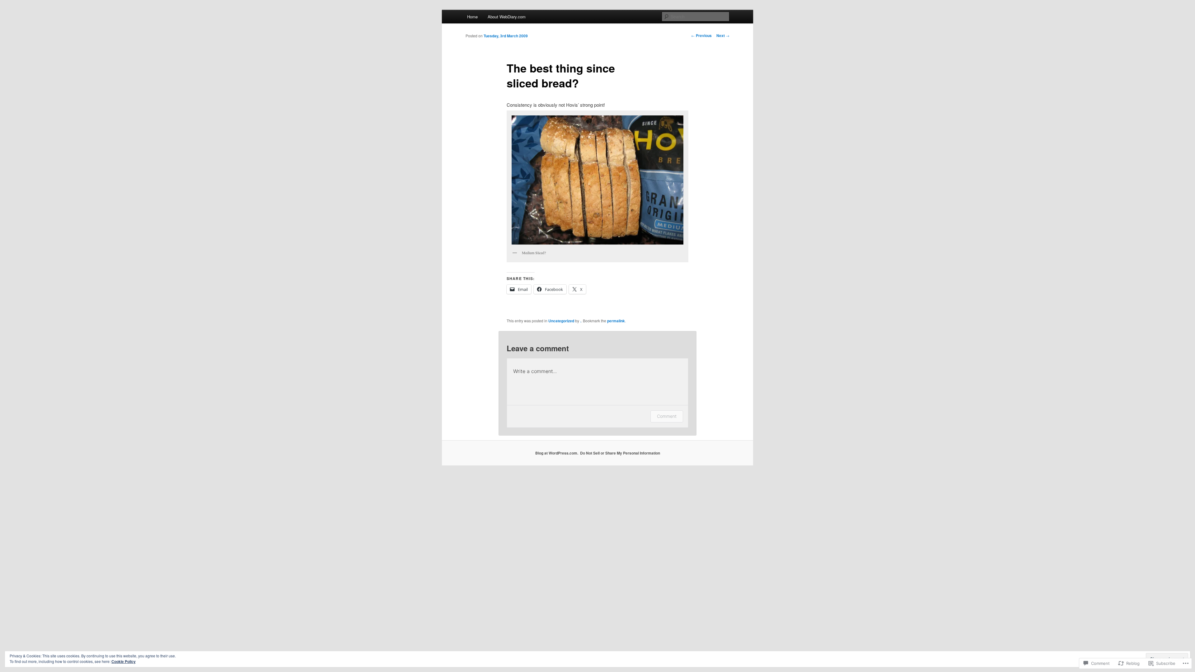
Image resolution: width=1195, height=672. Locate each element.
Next (722, 35)
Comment (667, 416)
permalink (616, 321)
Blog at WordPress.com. (556, 453)
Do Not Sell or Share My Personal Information (620, 453)
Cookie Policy (123, 661)
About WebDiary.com (507, 17)
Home (472, 17)
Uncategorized (561, 321)
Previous (701, 35)
